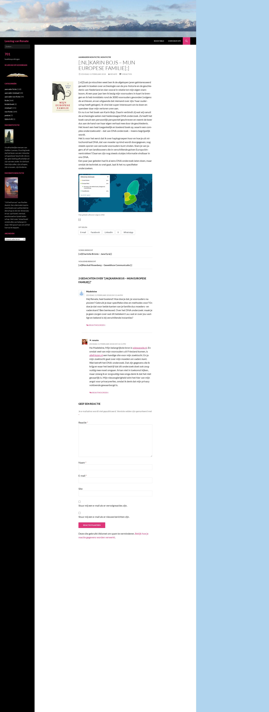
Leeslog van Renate (17, 41)
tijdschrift (9, 119)
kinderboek (9, 104)
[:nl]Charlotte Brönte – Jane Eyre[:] (95, 252)
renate (113, 74)
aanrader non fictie (89, 57)
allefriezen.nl (96, 355)
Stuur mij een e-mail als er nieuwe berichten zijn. (103, 516)
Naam (82, 462)
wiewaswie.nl (140, 347)
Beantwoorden (97, 325)
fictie (7, 100)
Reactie (83, 422)
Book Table (159, 41)
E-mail (82, 475)
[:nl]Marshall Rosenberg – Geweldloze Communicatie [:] (105, 263)
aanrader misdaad (12, 93)
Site (80, 488)
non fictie (106, 57)
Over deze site (174, 41)
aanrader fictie (11, 89)
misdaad (8, 108)
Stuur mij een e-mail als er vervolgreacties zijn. (102, 505)
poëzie (7, 115)
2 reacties (127, 74)
